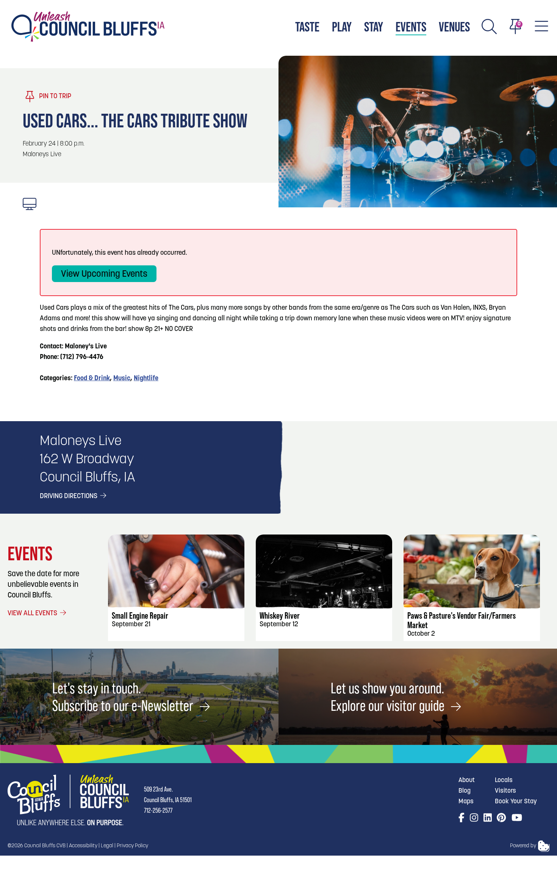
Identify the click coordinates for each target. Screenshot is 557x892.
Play (342, 26)
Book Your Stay (516, 801)
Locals (504, 780)
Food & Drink (92, 378)
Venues (454, 26)
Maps (466, 801)
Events (411, 26)
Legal (107, 846)
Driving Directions (69, 496)
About (466, 780)
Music (121, 378)
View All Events (33, 613)
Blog (464, 791)
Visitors (505, 791)
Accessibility (83, 846)
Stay (373, 26)
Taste (307, 26)
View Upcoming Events (104, 274)
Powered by (523, 846)
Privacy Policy (132, 846)
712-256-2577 (158, 810)
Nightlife (146, 378)
